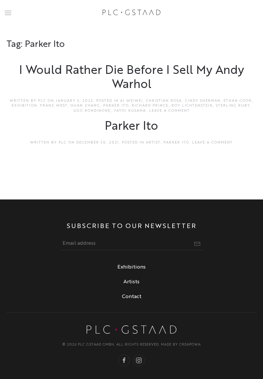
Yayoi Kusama (130, 111)
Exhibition (24, 106)
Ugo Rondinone (92, 111)
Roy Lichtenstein (192, 106)
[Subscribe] (197, 243)
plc (42, 101)
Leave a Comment (169, 111)
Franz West (54, 106)
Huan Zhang (85, 106)
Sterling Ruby (233, 106)
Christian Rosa (164, 101)
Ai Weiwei (131, 101)
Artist (153, 143)
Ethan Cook (238, 101)
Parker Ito (116, 106)
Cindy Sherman (203, 101)
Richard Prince (150, 106)
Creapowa (190, 345)
